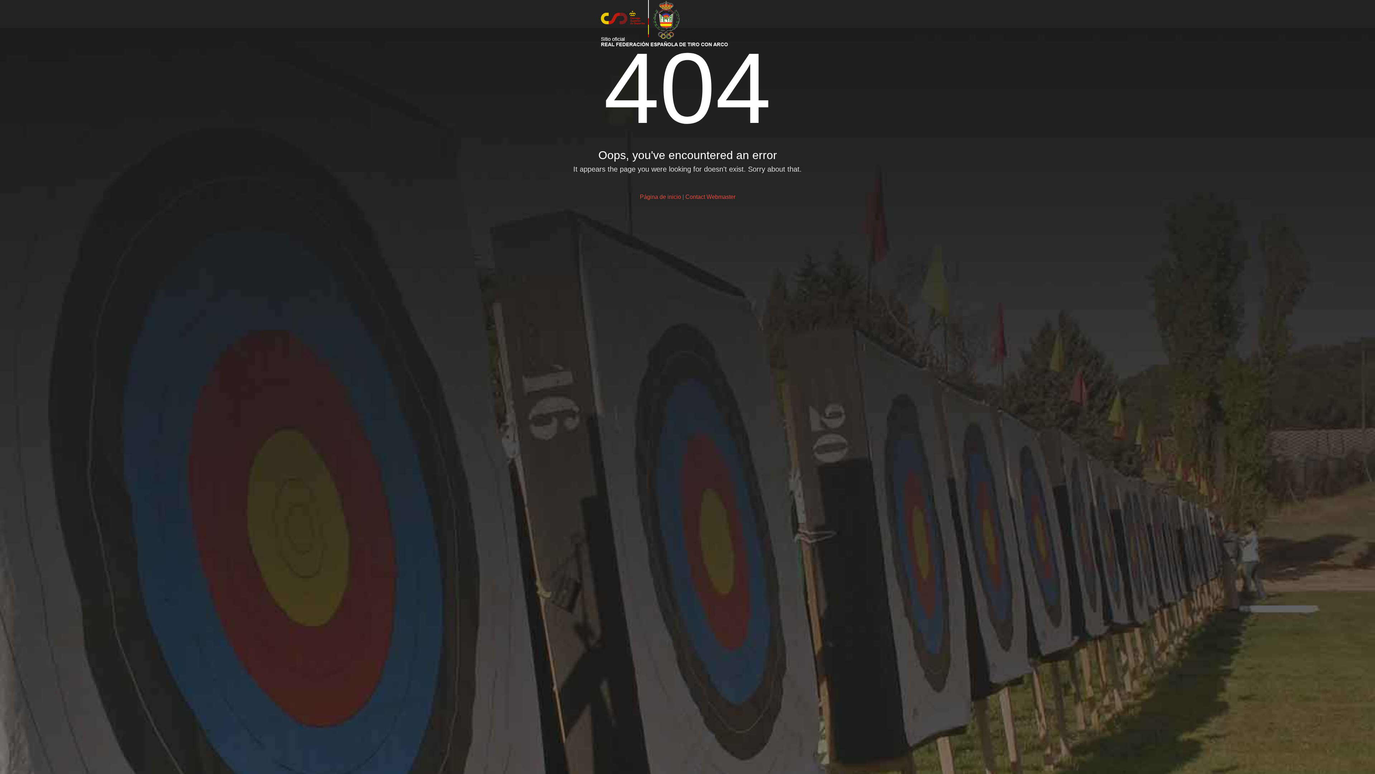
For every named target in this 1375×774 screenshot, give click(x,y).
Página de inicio (660, 197)
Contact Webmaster (710, 197)
